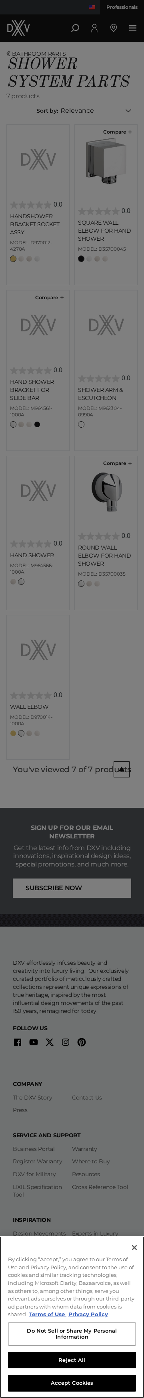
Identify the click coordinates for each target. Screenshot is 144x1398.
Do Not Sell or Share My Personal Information (72, 1333)
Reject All (71, 1360)
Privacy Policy (88, 1314)
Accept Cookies (72, 1383)
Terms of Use (47, 1314)
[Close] (134, 1247)
